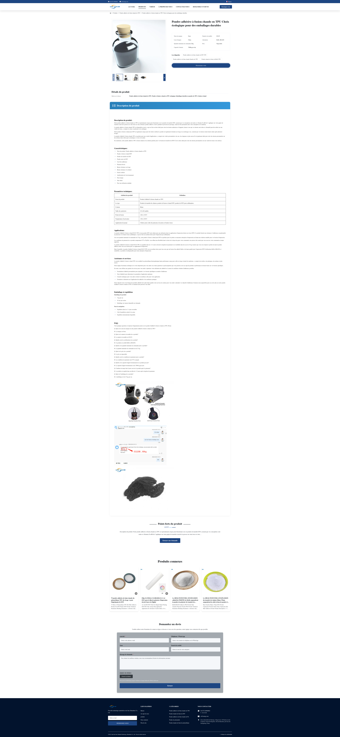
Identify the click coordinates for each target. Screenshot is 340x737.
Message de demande (126, 654)
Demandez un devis (201, 7)
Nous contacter (144, 720)
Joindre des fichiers (125, 673)
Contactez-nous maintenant (124, 608)
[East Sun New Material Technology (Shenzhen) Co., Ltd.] (115, 7)
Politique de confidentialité (226, 734)
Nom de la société (176, 645)
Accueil (131, 7)
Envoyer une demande (170, 540)
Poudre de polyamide (174, 720)
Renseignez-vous (226, 7)
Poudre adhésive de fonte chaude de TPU (130, 13)
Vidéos (152, 7)
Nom (121, 645)
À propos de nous (165, 7)
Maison (142, 711)
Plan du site (143, 723)
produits (143, 717)
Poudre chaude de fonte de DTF (177, 714)
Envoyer (170, 686)
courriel (122, 636)
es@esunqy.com (124, 1)
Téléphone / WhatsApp (178, 636)
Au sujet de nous (145, 714)
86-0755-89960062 (205, 711)
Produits (142, 7)
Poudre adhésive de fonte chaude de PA (179, 717)
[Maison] (110, 13)
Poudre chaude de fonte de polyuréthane (179, 723)
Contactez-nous (182, 7)
